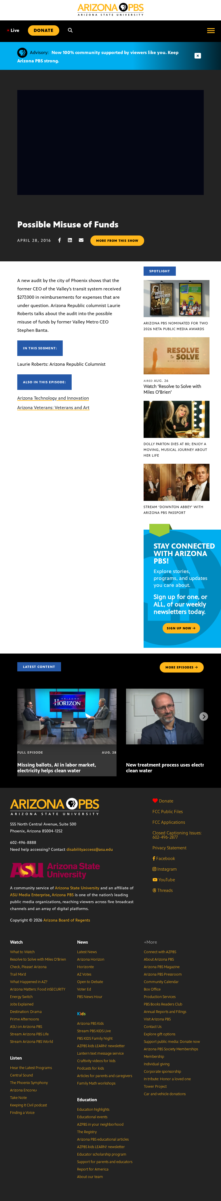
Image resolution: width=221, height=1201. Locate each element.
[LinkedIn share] (73, 240)
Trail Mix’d (18, 974)
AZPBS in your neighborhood (100, 1124)
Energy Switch (21, 997)
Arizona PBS (63, 894)
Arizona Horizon (90, 959)
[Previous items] (17, 716)
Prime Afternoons (24, 1019)
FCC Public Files (168, 811)
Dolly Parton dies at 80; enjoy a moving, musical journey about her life (175, 449)
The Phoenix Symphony (29, 1083)
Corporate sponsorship (162, 1071)
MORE (179, 667)
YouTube (166, 879)
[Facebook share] (62, 240)
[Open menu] (211, 30)
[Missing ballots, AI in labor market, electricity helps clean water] (67, 691)
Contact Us (152, 1026)
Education (87, 1099)
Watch (16, 942)
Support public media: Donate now (172, 1041)
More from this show (117, 241)
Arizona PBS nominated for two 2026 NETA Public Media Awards (176, 326)
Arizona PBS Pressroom (163, 974)
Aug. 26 (156, 381)
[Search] (70, 30)
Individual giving (156, 1064)
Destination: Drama (26, 1012)
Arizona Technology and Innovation (53, 398)
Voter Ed (84, 989)
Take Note (18, 1097)
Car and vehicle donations (165, 1094)
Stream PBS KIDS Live (94, 1031)
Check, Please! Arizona (28, 967)
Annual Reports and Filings (165, 1012)
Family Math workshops (96, 1083)
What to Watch (22, 952)
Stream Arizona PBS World (31, 1041)
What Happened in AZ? (28, 982)
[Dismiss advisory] (198, 56)
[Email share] (84, 240)
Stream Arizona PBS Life (29, 1034)
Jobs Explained (21, 1004)
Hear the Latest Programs (31, 1068)
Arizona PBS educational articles (103, 1139)
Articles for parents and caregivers (104, 1076)
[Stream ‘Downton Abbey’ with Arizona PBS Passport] (176, 467)
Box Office (152, 989)
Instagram (166, 869)
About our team (90, 1177)
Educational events (92, 1117)
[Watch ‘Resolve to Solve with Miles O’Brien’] (176, 340)
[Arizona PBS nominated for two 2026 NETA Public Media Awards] (176, 283)
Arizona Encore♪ (23, 1090)
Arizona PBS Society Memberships (171, 1049)
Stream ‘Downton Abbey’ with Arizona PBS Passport (173, 510)
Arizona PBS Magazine (162, 967)
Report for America (92, 1169)
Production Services (160, 997)
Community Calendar (161, 982)
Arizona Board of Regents (66, 920)
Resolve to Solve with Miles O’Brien (38, 959)
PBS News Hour (89, 997)
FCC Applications (169, 822)
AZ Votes (84, 974)
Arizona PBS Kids (90, 1023)
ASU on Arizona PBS (26, 1026)
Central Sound (21, 1075)
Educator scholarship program (101, 1154)
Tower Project (155, 1086)
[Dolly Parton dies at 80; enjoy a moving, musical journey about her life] (176, 404)
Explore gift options (159, 1034)
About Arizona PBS (159, 959)
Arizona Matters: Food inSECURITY (37, 989)
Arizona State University (77, 888)
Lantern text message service (100, 1053)
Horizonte (85, 967)
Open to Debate (90, 982)
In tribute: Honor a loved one (167, 1079)
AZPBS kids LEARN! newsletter (101, 1046)
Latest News (87, 952)
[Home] (110, 9)
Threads (164, 890)
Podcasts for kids (90, 1068)
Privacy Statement (169, 848)
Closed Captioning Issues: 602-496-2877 (177, 835)
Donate (166, 801)
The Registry (87, 1132)
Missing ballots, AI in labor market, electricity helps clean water (56, 767)
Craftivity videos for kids (96, 1061)
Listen (16, 1058)
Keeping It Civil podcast (28, 1105)
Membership (154, 1056)
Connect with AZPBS (160, 952)
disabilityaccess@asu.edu (89, 849)
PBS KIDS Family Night (95, 1038)
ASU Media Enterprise (30, 894)
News (82, 942)
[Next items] (203, 716)
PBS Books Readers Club (163, 1004)
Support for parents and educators (104, 1162)
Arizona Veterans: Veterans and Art (53, 407)
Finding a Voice (22, 1112)
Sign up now (180, 628)
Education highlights (93, 1109)
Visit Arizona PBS (157, 1019)
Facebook (165, 858)
